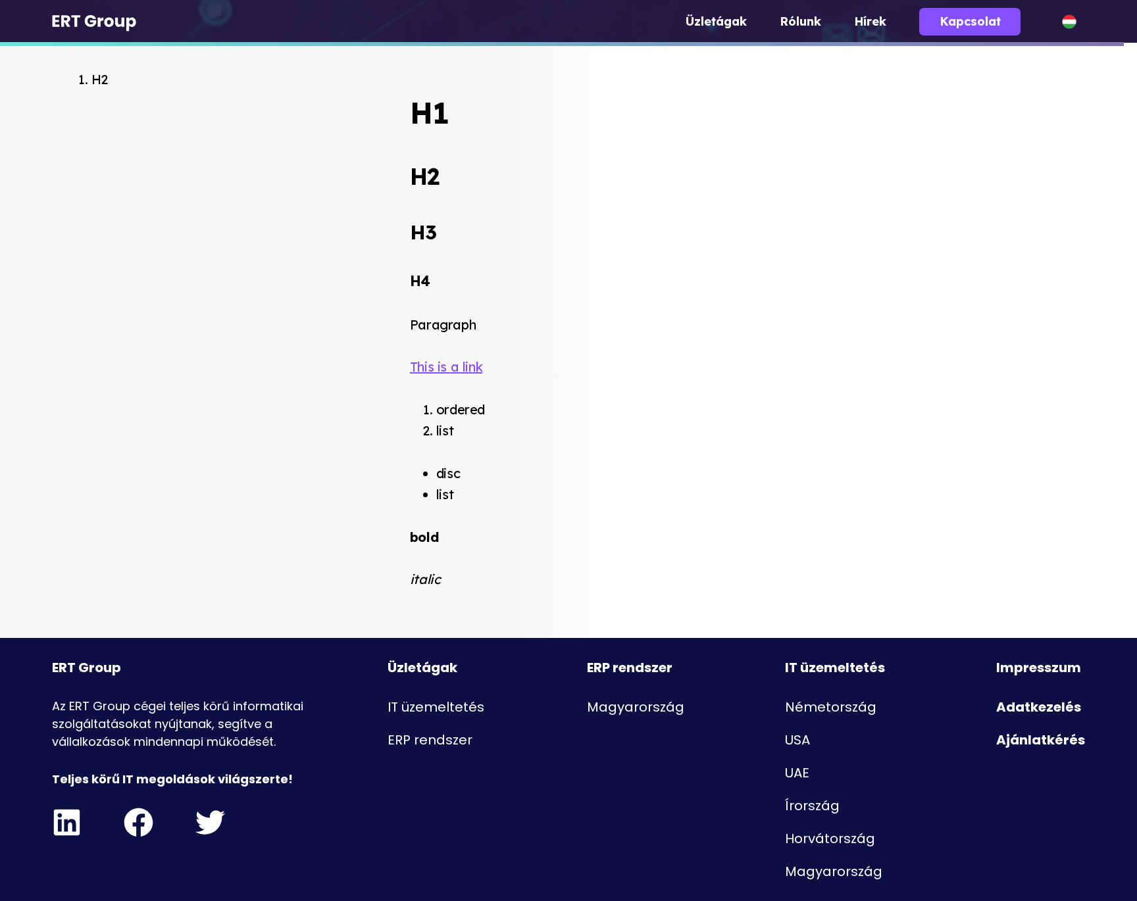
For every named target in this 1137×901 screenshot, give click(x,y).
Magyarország (635, 707)
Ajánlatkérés (1040, 740)
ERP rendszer (430, 740)
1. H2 (93, 79)
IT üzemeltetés (436, 707)
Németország (830, 707)
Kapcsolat (970, 21)
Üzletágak (716, 21)
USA (797, 740)
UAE (797, 773)
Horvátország (830, 838)
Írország (812, 805)
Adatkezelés (1038, 707)
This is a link (446, 366)
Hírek (870, 21)
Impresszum (1038, 667)
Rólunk (800, 21)
